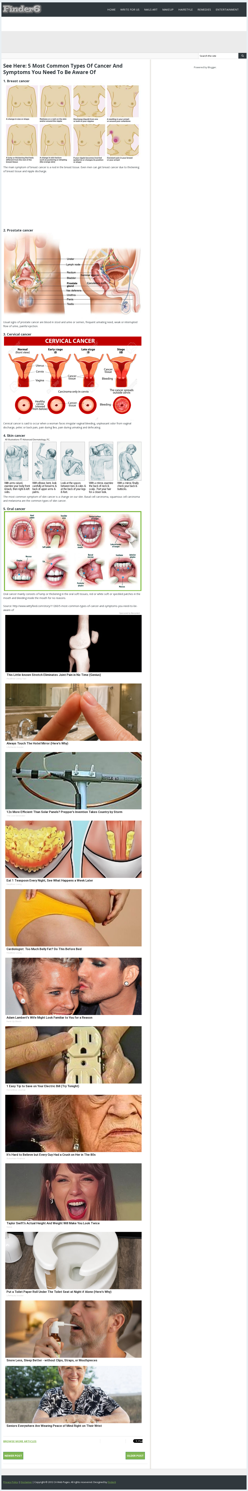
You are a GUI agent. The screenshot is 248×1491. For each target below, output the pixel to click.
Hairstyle (185, 9)
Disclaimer (26, 1482)
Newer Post (13, 1455)
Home (111, 9)
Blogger (212, 67)
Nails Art (151, 9)
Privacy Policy (10, 1482)
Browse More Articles (19, 1441)
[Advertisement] (72, 202)
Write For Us (129, 9)
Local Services (118, 24)
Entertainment (227, 9)
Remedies (204, 9)
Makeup (168, 9)
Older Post (135, 1455)
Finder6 (112, 1482)
